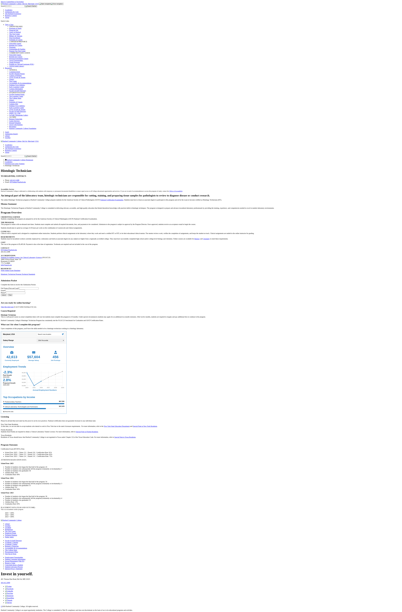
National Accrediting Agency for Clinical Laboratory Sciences (21, 257)
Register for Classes (15, 45)
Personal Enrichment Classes (18, 58)
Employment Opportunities (14, 557)
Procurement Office (11, 552)
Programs (12, 47)
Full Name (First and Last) (10, 288)
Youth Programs (14, 62)
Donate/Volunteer (15, 123)
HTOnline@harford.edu (18, 182)
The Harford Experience (13, 14)
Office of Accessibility (175, 191)
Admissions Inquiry (11, 134)
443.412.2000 (5, 583)
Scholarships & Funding (17, 49)
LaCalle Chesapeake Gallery (18, 115)
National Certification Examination (111, 200)
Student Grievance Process (14, 567)
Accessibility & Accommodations (20, 83)
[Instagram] (9, 596)
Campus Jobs (13, 104)
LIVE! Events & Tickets (17, 77)
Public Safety (9, 537)
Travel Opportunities (16, 60)
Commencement (14, 72)
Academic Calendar (11, 542)
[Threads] (8, 600)
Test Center (13, 81)
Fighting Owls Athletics (17, 85)
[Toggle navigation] (51, 4)
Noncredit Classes (15, 43)
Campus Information (16, 89)
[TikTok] (8, 603)
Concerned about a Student (14, 565)
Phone (3, 293)
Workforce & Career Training (14, 164)
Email (3, 290)
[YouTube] (9, 593)
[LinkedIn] (9, 591)
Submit (4, 295)
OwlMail (8, 527)
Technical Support (11, 535)
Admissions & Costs (12, 12)
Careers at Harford (15, 75)
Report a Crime (10, 563)
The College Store (15, 98)
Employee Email (10, 533)
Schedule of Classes (15, 40)
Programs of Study (15, 28)
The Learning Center (16, 96)
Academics (8, 10)
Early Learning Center (16, 87)
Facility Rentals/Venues (17, 74)
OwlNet (7, 138)
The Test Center (14, 34)
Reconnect (12, 126)
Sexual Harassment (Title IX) (14, 561)
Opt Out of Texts (10, 554)
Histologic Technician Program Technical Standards (18, 274)
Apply (7, 132)
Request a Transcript (12, 546)
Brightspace (9, 529)
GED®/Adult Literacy (16, 66)
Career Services (14, 121)
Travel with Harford (16, 125)
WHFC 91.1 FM (14, 113)
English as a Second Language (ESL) (21, 64)
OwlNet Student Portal (17, 94)
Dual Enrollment (14, 38)
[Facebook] (9, 589)
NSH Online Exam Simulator (10, 270)
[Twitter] (8, 586)
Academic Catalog (11, 544)
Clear (10, 295)
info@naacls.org (6, 265)
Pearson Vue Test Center (17, 51)
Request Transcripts (15, 119)
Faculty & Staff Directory (17, 91)
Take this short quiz (7, 307)
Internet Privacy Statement (13, 569)
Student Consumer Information (15, 559)
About (7, 17)
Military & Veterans (15, 36)
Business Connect (11, 15)
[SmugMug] (9, 598)
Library (11, 79)
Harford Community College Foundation (22, 128)
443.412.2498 (14, 180)
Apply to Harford (15, 32)
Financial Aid (13, 30)
